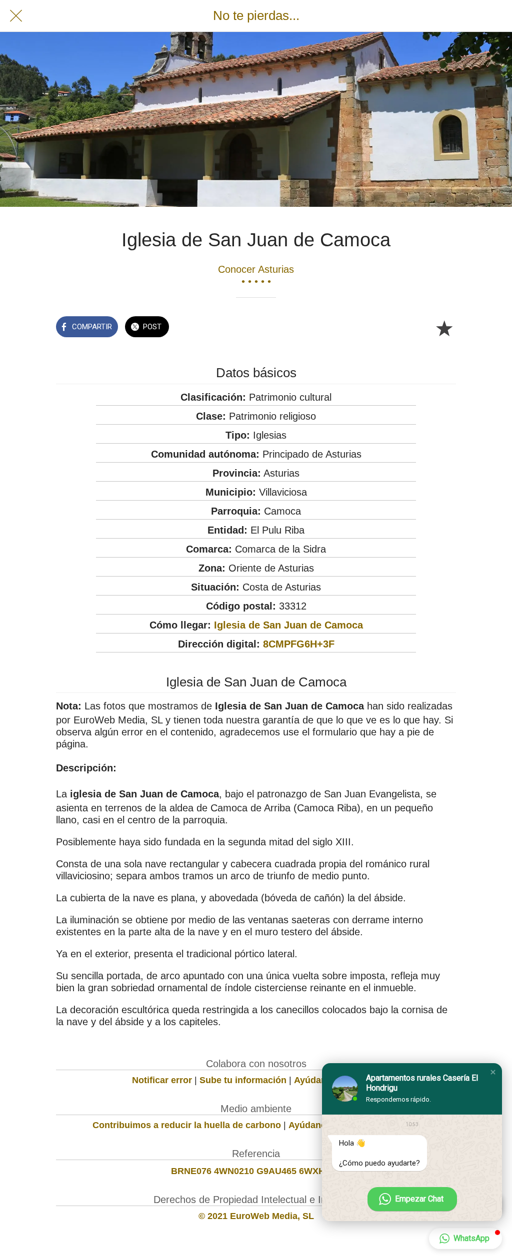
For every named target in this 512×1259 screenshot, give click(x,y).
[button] (493, 1072)
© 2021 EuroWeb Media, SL (256, 1216)
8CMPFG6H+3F (298, 643)
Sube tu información (243, 1080)
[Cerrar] (16, 16)
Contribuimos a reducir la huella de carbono (186, 1125)
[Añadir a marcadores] (444, 328)
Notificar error (162, 1080)
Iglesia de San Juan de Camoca (288, 625)
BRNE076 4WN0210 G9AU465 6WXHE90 (256, 1171)
